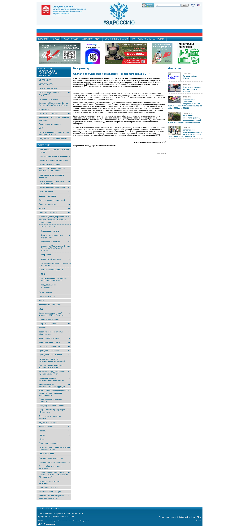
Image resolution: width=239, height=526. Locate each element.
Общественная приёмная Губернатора (50, 400)
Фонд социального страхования (53, 139)
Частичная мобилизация (50, 491)
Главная (43, 39)
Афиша (42, 439)
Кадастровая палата (48, 88)
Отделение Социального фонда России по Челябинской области (53, 104)
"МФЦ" (42, 300)
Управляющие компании (50, 305)
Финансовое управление (50, 124)
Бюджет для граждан (48, 422)
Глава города (70, 39)
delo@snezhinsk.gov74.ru (189, 517)
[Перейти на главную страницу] (95, 19)
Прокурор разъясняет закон (51, 405)
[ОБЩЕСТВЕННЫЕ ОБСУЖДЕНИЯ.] (188, 53)
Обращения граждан (48, 443)
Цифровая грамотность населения (49, 482)
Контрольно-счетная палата (148, 39)
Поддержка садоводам (49, 319)
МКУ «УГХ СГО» (46, 84)
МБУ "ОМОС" (45, 80)
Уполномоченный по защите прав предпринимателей (54, 133)
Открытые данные (47, 296)
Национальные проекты (49, 164)
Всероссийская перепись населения (50, 467)
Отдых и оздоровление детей (52, 200)
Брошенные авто (46, 454)
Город (55, 39)
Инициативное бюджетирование (53, 160)
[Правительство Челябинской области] (92, 53)
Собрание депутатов (116, 39)
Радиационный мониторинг (51, 458)
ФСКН (41, 128)
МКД (41, 309)
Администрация (91, 39)
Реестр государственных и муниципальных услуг (51, 366)
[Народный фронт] (59, 53)
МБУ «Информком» (47, 524)
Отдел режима (45, 292)
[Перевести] (198, 5)
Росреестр (44, 109)
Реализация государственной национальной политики (52, 169)
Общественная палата (49, 487)
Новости (42, 328)
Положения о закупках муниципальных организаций (52, 360)
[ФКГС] (162, 53)
